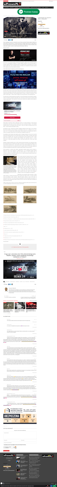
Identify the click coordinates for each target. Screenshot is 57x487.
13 (3, 237)
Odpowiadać (35, 327)
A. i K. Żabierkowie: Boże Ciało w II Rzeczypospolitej (20, 247)
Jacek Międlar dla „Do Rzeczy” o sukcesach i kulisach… (23, 470)
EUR (40, 26)
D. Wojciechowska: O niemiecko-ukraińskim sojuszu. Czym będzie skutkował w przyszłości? (34, 458)
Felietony (12, 7)
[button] (2, 483)
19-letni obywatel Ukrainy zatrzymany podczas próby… (24, 466)
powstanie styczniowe (32, 281)
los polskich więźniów (12, 281)
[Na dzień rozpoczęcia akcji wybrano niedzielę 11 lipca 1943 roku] (31, 305)
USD (41, 26)
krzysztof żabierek (7, 281)
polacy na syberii (27, 281)
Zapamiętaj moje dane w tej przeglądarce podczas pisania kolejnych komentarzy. (15, 444)
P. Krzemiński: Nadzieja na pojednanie (10, 297)
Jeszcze (46, 7)
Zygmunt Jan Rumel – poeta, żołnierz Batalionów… (23, 474)
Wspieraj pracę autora (20, 258)
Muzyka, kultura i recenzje (36, 7)
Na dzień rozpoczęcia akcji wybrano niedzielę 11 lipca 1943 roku (31, 310)
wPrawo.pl (52, 483)
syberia (4, 282)
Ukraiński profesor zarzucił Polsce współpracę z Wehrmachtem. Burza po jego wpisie (35, 465)
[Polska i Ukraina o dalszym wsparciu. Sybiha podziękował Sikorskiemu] (18, 462)
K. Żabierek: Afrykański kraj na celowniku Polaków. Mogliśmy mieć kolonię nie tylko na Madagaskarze (28, 298)
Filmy (43, 7)
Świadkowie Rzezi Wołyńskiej (24, 7)
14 (3, 239)
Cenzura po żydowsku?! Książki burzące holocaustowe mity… (23, 478)
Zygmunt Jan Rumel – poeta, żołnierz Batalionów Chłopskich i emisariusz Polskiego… (8, 310)
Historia (16, 7)
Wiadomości (6, 7)
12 (3, 235)
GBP (43, 26)
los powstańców (17, 281)
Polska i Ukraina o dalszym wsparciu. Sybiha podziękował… (24, 462)
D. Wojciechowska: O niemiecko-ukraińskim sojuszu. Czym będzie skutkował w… (20, 310)
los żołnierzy (21, 281)
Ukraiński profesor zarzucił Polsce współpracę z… (23, 457)
